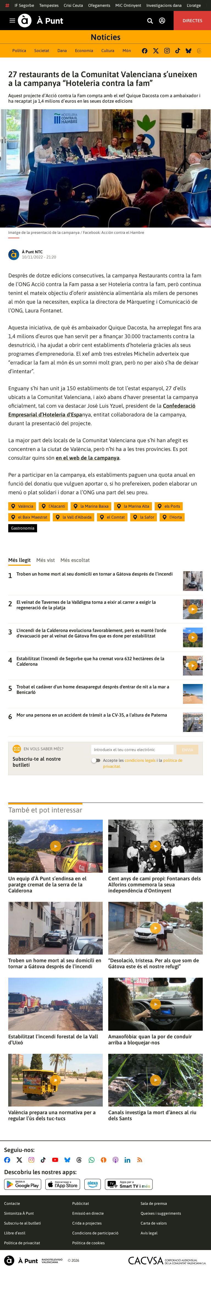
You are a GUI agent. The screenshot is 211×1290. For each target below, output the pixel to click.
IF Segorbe (24, 5)
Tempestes (49, 5)
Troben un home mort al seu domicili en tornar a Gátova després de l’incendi (54, 963)
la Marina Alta (136, 506)
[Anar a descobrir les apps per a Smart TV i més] (129, 1184)
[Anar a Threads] (81, 1160)
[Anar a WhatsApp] (93, 1160)
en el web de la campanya (88, 458)
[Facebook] (145, 51)
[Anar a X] (20, 1160)
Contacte (12, 1203)
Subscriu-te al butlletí (22, 1223)
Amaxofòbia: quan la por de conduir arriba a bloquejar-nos (150, 1039)
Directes (192, 20)
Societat (41, 50)
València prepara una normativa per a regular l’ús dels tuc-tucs (52, 1115)
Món (127, 50)
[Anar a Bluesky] (69, 1160)
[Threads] (200, 50)
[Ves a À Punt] (40, 20)
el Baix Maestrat (32, 517)
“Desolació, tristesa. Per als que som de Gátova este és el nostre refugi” (153, 963)
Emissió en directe (88, 1213)
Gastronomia (22, 528)
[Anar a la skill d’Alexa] (92, 1184)
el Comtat (116, 517)
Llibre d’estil (14, 1233)
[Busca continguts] (150, 21)
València (25, 506)
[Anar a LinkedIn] (128, 1160)
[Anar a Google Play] (22, 1184)
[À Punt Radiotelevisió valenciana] (33, 1260)
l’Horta (176, 517)
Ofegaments (99, 5)
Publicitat (80, 1203)
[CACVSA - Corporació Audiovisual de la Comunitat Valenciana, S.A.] (167, 1260)
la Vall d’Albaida (77, 517)
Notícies (105, 37)
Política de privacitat (22, 1243)
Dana (62, 50)
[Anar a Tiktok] (44, 1160)
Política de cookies (88, 1243)
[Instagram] (167, 50)
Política (19, 50)
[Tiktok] (177, 50)
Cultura (107, 50)
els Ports (172, 506)
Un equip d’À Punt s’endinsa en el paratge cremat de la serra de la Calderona (47, 884)
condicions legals (140, 760)
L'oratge (194, 5)
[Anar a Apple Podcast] (117, 1160)
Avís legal (149, 1233)
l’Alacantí (57, 506)
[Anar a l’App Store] (62, 1184)
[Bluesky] (188, 50)
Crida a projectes (87, 1223)
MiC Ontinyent (128, 5)
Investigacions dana (164, 5)
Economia (84, 50)
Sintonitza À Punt (19, 1213)
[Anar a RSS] (141, 1160)
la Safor (147, 517)
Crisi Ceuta (73, 5)
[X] (156, 50)
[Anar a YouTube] (56, 1160)
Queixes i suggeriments (161, 1213)
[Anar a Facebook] (8, 1160)
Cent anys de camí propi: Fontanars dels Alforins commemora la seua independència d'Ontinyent (154, 884)
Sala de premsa (154, 1203)
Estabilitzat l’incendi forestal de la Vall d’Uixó (53, 1039)
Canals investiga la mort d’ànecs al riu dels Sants (152, 1115)
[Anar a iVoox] (105, 1160)
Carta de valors (154, 1223)
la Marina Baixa (94, 506)
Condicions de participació (95, 1233)
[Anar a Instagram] (33, 1160)
